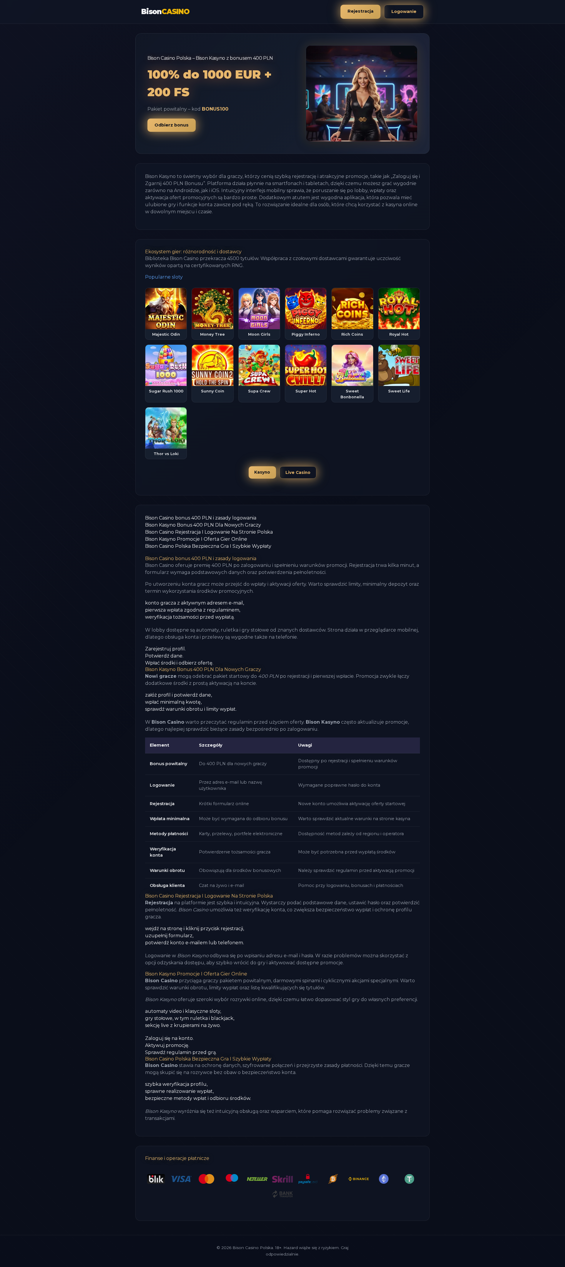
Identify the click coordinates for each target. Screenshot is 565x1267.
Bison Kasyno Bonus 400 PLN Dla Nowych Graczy (203, 525)
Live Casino (297, 472)
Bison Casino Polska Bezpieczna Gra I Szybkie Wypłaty (208, 546)
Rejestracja (360, 11)
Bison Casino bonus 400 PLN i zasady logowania (200, 518)
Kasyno (262, 472)
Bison (165, 11)
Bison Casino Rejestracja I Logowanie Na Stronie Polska (209, 532)
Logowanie (403, 11)
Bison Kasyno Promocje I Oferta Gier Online (196, 539)
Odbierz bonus (171, 125)
